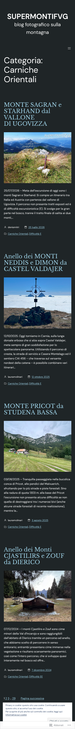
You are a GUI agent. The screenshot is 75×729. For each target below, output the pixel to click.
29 (14, 698)
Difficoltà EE (36, 676)
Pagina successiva (32, 698)
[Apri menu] (69, 48)
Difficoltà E (35, 233)
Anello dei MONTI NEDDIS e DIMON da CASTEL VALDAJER (35, 262)
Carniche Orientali (18, 233)
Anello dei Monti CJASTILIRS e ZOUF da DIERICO (34, 555)
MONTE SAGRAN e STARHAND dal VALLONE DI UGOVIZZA (33, 114)
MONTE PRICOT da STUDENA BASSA (33, 409)
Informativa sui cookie (16, 714)
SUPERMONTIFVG (37, 16)
